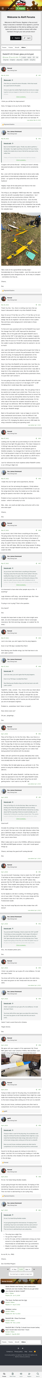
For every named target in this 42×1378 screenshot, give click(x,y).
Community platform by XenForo (21, 1355)
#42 (39, 138)
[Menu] (2, 8)
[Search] (39, 8)
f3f (34, 57)
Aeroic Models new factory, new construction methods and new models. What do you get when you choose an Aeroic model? (22, 1289)
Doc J (7, 1293)
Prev (14, 1269)
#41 (40, 75)
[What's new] (35, 8)
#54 (39, 968)
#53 (39, 924)
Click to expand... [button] (21, 96)
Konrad (6, 57)
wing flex (32, 60)
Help (25, 1351)
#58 (40, 1125)
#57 (40, 1089)
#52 (40, 872)
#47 (39, 563)
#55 (40, 998)
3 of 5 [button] (21, 1269)
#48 (39, 638)
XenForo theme (19, 1356)
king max (5, 60)
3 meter (24, 57)
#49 (39, 666)
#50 (39, 734)
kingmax (12, 60)
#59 (40, 1176)
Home (30, 1351)
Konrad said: (7, 143)
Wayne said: (7, 80)
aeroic (29, 57)
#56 (40, 1045)
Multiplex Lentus (11, 1309)
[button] (31, 8)
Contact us (9, 1351)
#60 (39, 1210)
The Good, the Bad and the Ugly (16, 1300)
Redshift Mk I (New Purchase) (15, 1318)
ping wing (19, 60)
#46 (39, 530)
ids (37, 57)
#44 (39, 438)
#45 (39, 478)
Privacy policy (18, 1351)
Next (27, 1269)
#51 (40, 797)
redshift (26, 60)
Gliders (12, 1293)
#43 (39, 305)
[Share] (36, 75)
